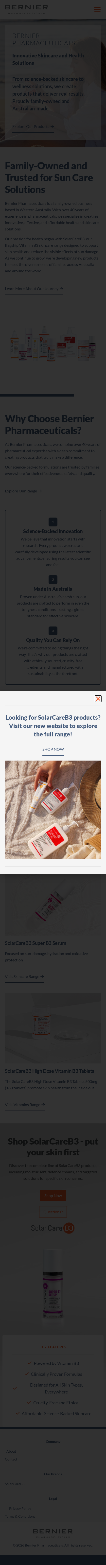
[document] (53, 782)
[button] (98, 699)
